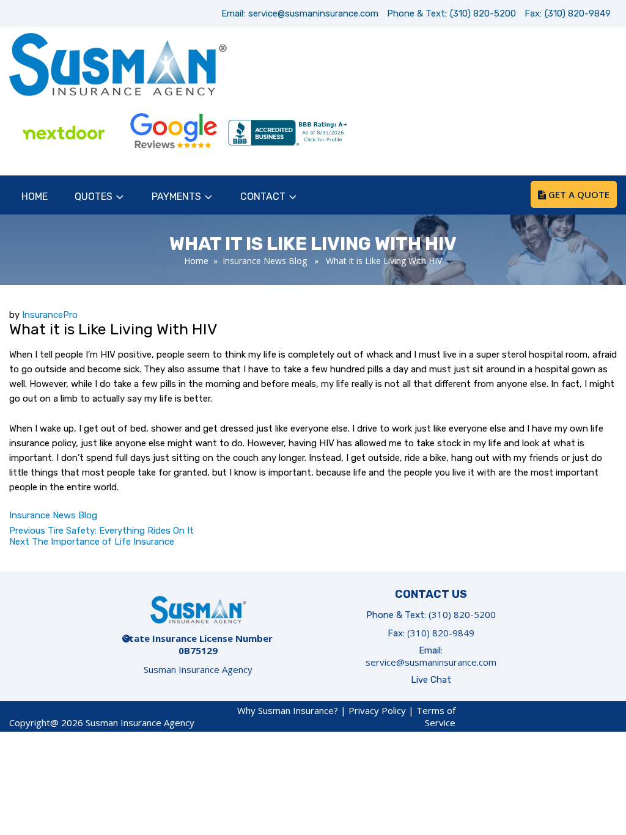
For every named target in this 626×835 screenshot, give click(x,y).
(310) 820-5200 (483, 13)
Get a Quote (577, 194)
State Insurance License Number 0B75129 (198, 644)
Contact (262, 196)
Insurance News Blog (265, 261)
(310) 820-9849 (578, 13)
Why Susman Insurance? (287, 710)
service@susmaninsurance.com (313, 13)
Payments (176, 196)
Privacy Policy (377, 710)
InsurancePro (50, 314)
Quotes (93, 196)
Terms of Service (435, 716)
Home (34, 196)
